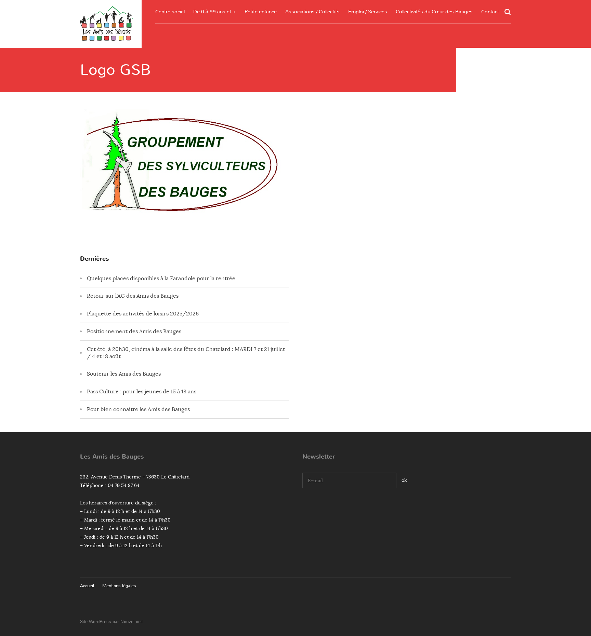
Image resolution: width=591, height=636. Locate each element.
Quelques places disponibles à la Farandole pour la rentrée (161, 278)
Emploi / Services (367, 11)
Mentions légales (119, 585)
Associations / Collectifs (312, 11)
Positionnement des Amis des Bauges (134, 331)
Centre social (170, 11)
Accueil (87, 585)
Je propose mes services (367, 80)
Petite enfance (261, 11)
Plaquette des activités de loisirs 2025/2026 (143, 313)
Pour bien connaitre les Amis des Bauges (138, 409)
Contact (490, 11)
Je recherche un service (368, 67)
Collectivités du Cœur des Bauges (434, 11)
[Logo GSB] (182, 211)
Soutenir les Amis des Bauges (124, 373)
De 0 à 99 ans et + (214, 11)
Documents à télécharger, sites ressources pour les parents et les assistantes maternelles (260, 60)
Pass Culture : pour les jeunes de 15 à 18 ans (141, 391)
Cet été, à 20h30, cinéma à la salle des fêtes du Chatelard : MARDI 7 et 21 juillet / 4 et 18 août (186, 353)
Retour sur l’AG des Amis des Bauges (133, 296)
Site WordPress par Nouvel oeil (111, 621)
